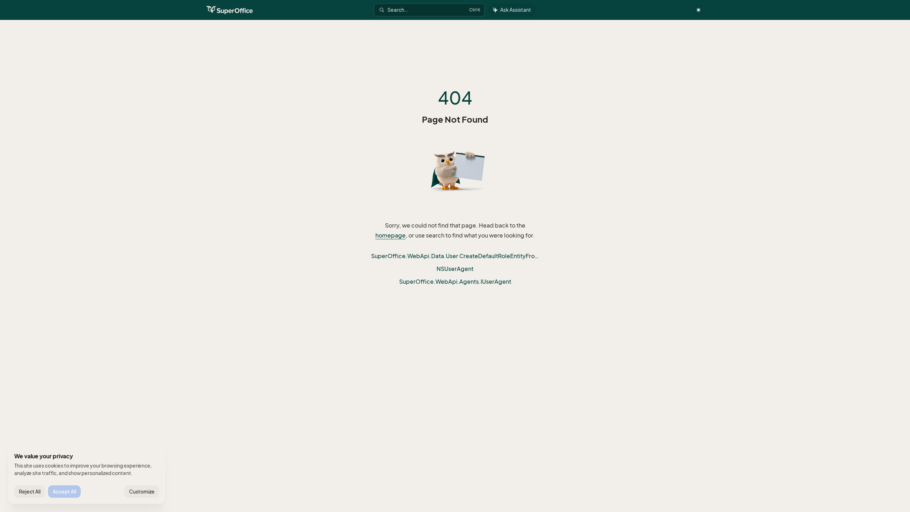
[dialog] (87, 475)
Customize (142, 492)
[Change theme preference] (698, 10)
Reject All (30, 492)
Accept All (64, 492)
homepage (390, 235)
